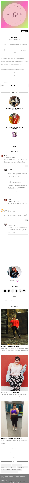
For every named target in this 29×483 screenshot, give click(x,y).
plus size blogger (17, 465)
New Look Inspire (16, 469)
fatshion (3, 472)
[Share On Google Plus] (11, 85)
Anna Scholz (4, 467)
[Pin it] (14, 85)
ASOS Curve (13, 467)
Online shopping (5, 469)
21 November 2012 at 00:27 (13, 225)
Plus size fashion (6, 465)
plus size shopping (22, 467)
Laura (5, 155)
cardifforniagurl (12, 472)
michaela (10, 169)
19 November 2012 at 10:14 (13, 201)
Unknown (6, 210)
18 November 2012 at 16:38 (9, 157)
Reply (26, 165)
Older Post (24, 257)
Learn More (12, 482)
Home (15, 257)
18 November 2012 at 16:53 (13, 171)
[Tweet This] (6, 85)
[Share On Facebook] (9, 85)
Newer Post (4, 257)
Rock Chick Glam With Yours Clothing (10, 346)
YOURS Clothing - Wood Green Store (10, 392)
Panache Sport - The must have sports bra (11, 438)
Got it (18, 482)
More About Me (14, 281)
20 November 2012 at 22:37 (9, 211)
